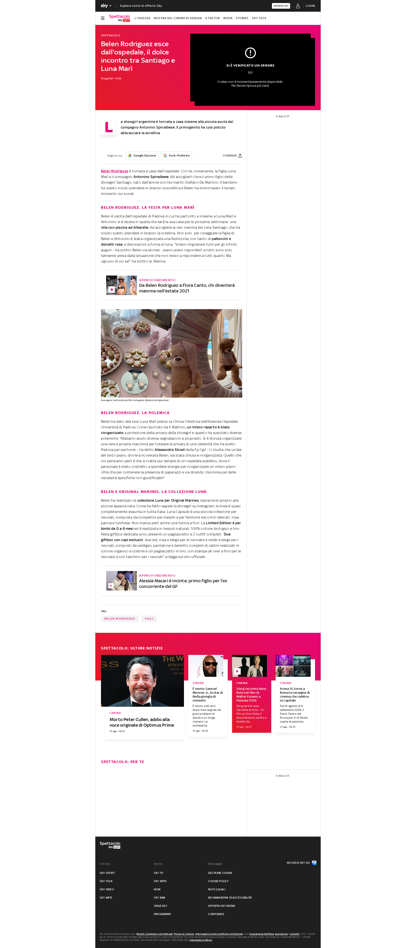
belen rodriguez (119, 618)
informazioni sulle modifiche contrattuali (219, 933)
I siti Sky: (105, 863)
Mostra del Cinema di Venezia (178, 18)
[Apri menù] (102, 18)
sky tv (158, 873)
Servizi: (158, 863)
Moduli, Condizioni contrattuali (154, 933)
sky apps (160, 881)
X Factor (212, 18)
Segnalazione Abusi (201, 939)
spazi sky (160, 905)
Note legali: (215, 863)
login (310, 5)
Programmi (162, 914)
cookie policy (218, 881)
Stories (242, 18)
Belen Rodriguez (114, 171)
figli (149, 618)
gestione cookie (220, 873)
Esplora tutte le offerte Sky (141, 5)
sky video (107, 889)
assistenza (281, 933)
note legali (216, 889)
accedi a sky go (298, 862)
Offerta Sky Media (221, 905)
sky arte (106, 897)
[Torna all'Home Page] (119, 18)
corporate (216, 914)
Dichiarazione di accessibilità (230, 897)
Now (157, 889)
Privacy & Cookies (184, 933)
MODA (227, 18)
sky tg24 (106, 881)
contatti (295, 933)
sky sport (107, 873)
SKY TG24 (259, 18)
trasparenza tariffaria (261, 933)
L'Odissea (142, 18)
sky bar (159, 897)
